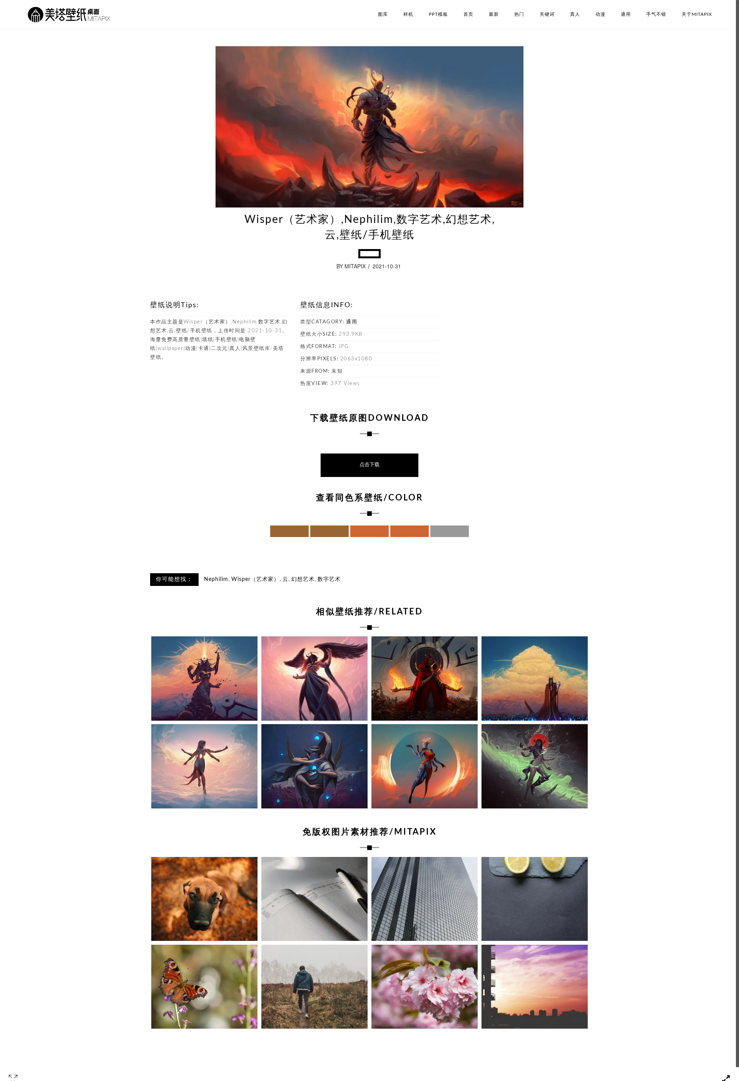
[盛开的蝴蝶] (204, 987)
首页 (468, 14)
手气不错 (656, 14)
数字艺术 (329, 579)
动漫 (600, 14)
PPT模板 (438, 14)
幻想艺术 (302, 579)
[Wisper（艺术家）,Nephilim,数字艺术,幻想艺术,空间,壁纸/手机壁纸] (535, 766)
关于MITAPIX (697, 14)
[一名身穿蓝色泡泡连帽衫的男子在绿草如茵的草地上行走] (314, 987)
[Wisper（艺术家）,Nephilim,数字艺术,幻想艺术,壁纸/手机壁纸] (314, 766)
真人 (575, 14)
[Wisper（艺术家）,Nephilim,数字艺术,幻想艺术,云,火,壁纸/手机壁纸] (424, 678)
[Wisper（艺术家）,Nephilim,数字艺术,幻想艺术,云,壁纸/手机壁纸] (204, 678)
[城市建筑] (535, 987)
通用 (626, 14)
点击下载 (369, 464)
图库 (383, 14)
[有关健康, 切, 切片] (535, 899)
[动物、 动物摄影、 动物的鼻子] (204, 899)
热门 (519, 14)
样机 (408, 14)
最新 (494, 14)
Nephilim (216, 579)
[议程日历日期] (314, 899)
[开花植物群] (424, 987)
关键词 (547, 14)
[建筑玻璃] (424, 899)
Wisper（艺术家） (255, 579)
